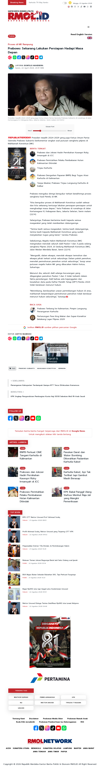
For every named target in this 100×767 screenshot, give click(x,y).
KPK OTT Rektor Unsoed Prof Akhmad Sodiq (41, 517)
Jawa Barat (88, 748)
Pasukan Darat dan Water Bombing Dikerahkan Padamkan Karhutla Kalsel (76, 457)
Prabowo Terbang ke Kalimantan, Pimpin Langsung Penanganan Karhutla (62, 310)
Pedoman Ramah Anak (77, 718)
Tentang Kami (18, 718)
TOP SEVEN (15, 512)
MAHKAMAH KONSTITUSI (46, 368)
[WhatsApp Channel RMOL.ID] (38, 418)
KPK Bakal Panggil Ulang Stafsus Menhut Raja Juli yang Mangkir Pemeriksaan (77, 496)
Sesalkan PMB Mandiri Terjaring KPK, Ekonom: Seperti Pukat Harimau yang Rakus (47, 3)
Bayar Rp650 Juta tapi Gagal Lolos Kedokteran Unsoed (45, 589)
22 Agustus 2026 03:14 (37, 563)
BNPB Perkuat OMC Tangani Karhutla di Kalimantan (31, 455)
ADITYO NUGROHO (23, 334)
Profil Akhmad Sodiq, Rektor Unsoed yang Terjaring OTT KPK (48, 531)
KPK (73, 697)
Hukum (25, 520)
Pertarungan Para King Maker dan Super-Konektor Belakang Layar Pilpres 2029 (61, 318)
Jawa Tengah (39, 751)
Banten (77, 748)
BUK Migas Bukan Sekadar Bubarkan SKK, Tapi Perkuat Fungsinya (49, 574)
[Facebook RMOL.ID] (10, 418)
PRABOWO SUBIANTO (27, 368)
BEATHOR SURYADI (21, 697)
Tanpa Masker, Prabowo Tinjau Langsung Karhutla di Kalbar (62, 185)
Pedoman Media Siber (53, 718)
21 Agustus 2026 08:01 (37, 520)
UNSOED (21, 708)
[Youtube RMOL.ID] (32, 418)
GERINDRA (62, 368)
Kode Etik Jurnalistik (25, 722)
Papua (64, 751)
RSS (82, 722)
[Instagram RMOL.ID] (21, 418)
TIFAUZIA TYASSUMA (73, 703)
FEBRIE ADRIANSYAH (47, 697)
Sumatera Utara (21, 748)
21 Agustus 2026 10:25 (37, 549)
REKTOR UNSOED (47, 703)
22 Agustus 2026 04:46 (38, 606)
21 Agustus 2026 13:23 (37, 578)
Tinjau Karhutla (44, 168)
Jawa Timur (53, 751)
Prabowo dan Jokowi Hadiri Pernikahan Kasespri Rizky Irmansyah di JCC (63, 154)
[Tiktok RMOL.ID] (27, 418)
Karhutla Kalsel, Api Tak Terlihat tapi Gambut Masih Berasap (77, 475)
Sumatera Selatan (52, 748)
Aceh (8, 748)
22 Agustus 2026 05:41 (38, 592)
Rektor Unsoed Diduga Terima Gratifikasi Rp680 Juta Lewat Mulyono (51, 603)
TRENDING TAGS (21, 691)
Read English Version (81, 34)
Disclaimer (34, 718)
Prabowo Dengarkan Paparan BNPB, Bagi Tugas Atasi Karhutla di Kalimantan (62, 177)
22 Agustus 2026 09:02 (38, 535)
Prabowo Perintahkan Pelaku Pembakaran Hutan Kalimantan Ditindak (60, 162)
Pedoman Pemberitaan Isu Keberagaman (57, 722)
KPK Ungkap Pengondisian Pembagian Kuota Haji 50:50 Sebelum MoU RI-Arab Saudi (48, 396)
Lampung (67, 748)
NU (21, 703)
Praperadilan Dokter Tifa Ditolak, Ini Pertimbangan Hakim (46, 546)
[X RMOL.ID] (16, 418)
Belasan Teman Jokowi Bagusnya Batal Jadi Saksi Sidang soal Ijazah (50, 560)
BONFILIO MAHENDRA (33, 65)
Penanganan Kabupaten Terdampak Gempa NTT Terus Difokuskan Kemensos (45, 385)
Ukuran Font (50, 127)
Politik (12, 36)
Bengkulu (36, 748)
